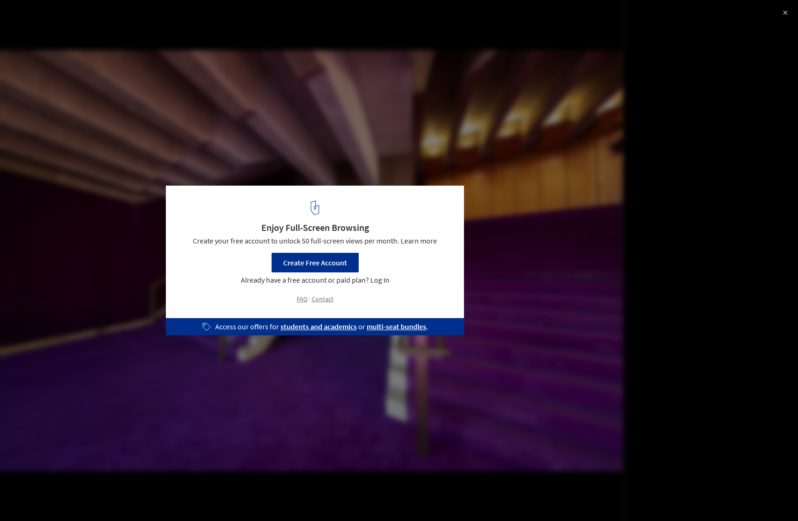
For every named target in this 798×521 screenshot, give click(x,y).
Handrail (233, 497)
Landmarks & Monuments (131, 497)
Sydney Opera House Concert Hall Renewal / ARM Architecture (124, 25)
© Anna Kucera (31, 48)
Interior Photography (45, 497)
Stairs (194, 497)
